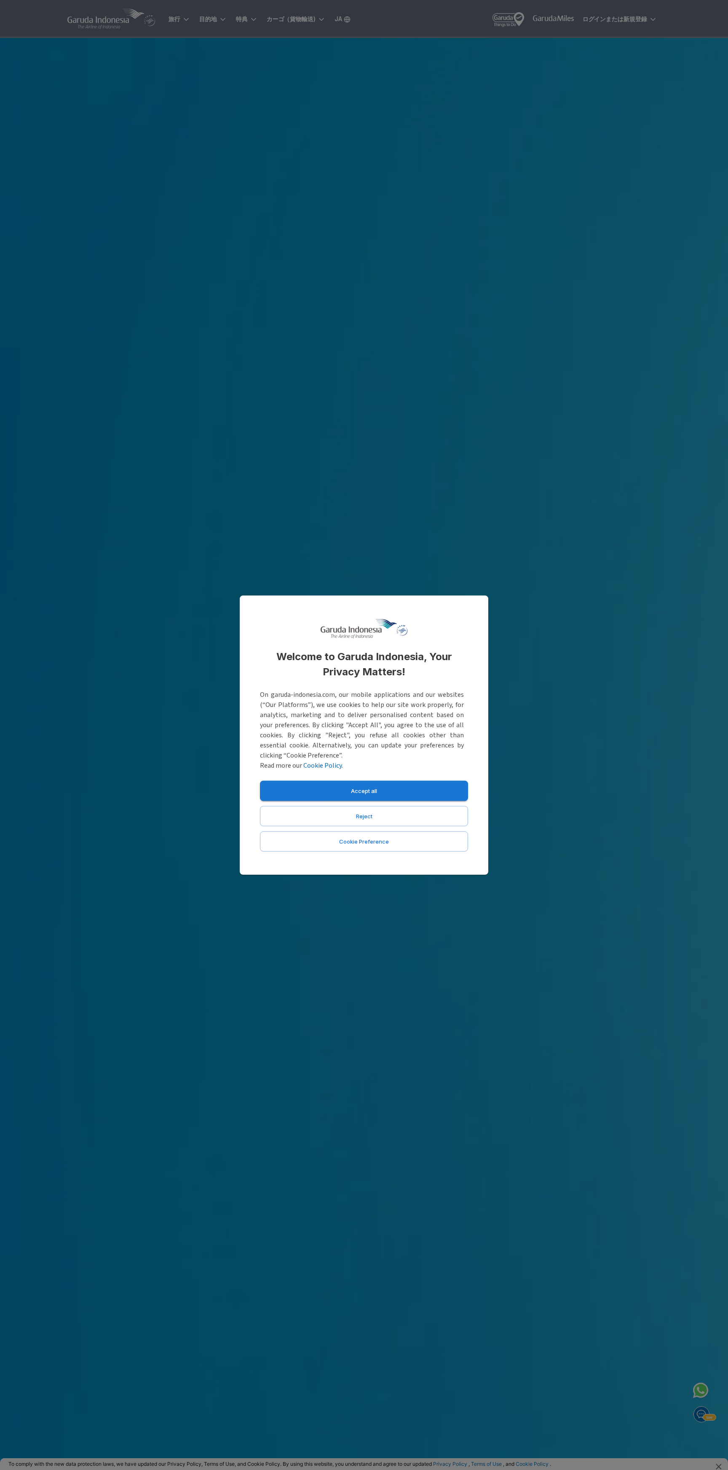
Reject (364, 815)
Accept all (364, 790)
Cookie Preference (364, 841)
